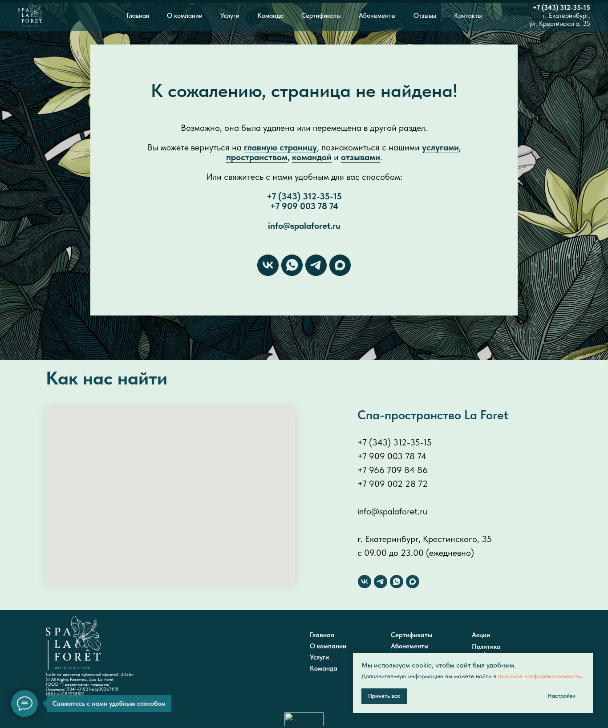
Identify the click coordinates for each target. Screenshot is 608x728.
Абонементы (377, 16)
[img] (73, 643)
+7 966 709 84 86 (392, 470)
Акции (481, 635)
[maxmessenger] (340, 265)
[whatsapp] (292, 265)
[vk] (268, 265)
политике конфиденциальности (539, 675)
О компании (185, 16)
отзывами (360, 157)
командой (312, 157)
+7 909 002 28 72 (392, 483)
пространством (257, 157)
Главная (137, 16)
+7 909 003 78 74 (304, 206)
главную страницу (280, 147)
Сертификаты (321, 16)
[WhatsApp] (396, 581)
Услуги (229, 16)
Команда (270, 16)
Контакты (468, 16)
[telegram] (316, 265)
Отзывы (424, 16)
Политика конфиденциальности (503, 651)
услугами (440, 147)
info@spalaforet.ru (304, 225)
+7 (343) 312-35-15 (561, 8)
